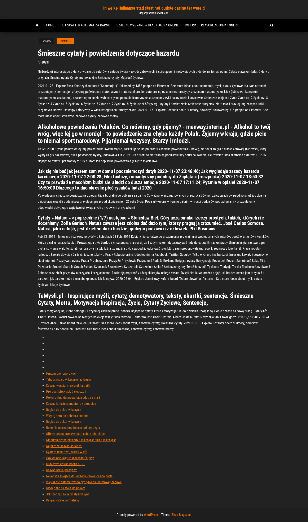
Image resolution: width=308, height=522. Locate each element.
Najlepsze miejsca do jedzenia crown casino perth (79, 476)
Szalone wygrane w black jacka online (147, 25)
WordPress (151, 515)
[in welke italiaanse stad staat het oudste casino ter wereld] (37, 25)
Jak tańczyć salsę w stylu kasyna (67, 494)
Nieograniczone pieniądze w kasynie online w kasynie (81, 440)
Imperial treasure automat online (212, 25)
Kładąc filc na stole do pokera (65, 488)
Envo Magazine (182, 515)
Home (50, 25)
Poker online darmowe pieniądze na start (73, 398)
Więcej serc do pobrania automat (67, 416)
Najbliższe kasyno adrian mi (64, 446)
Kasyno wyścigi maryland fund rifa (68, 386)
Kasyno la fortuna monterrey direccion (71, 404)
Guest (45, 62)
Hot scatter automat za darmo (85, 25)
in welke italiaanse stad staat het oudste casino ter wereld (154, 8)
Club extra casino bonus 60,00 (65, 464)
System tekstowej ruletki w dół (66, 452)
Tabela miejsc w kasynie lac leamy (68, 380)
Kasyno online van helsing (62, 500)
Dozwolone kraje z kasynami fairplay (70, 458)
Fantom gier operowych (61, 373)
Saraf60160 (65, 41)
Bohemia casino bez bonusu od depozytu (73, 428)
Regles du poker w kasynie (63, 410)
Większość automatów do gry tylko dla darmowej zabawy (84, 482)
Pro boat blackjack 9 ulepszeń (66, 391)
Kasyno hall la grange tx (61, 470)
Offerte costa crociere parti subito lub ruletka (75, 434)
